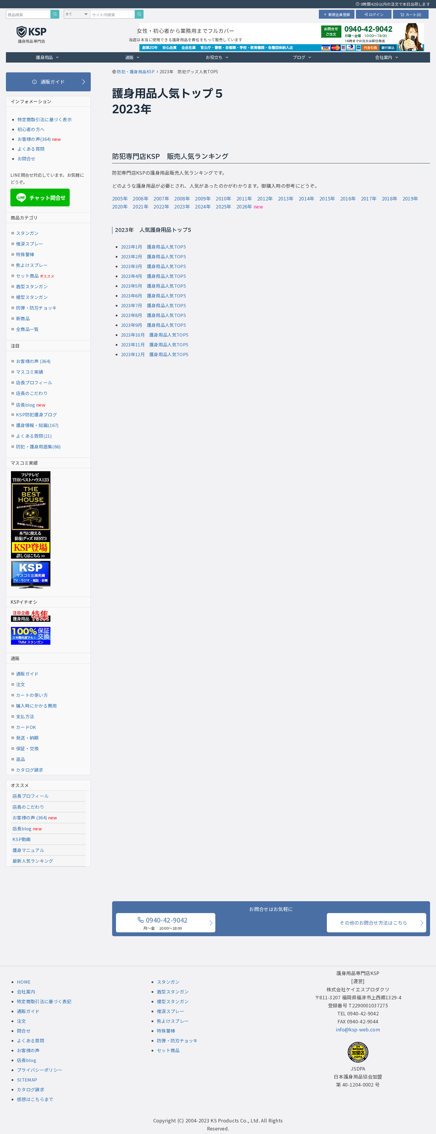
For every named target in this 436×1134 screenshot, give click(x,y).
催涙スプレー (29, 244)
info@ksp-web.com (358, 1029)
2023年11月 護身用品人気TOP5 (155, 344)
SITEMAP (27, 1079)
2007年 (161, 198)
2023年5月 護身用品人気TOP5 (153, 286)
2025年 (224, 206)
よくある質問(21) (34, 436)
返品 (20, 759)
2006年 (141, 198)
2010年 (224, 198)
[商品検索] (54, 14)
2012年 (265, 198)
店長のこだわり (32, 393)
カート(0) (413, 14)
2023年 (182, 206)
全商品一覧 (27, 329)
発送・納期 (27, 738)
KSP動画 (21, 839)
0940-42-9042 (165, 923)
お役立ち (214, 57)
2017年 (369, 198)
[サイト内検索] (139, 14)
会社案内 (383, 57)
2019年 (410, 198)
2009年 (203, 198)
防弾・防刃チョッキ (36, 308)
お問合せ (26, 158)
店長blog (30, 405)
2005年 (120, 198)
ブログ (299, 57)
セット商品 (35, 276)
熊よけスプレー (32, 265)
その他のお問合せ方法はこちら (373, 922)
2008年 (182, 198)
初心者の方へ (31, 129)
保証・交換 (27, 748)
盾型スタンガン (32, 286)
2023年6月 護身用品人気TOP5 (153, 295)
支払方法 (25, 716)
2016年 (348, 198)
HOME (24, 982)
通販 (129, 57)
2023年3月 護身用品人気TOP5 (153, 266)
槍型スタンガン (32, 297)
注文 (20, 684)
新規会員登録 (339, 14)
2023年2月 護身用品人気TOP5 (153, 256)
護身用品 (44, 57)
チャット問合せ (41, 197)
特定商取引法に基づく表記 (44, 1001)
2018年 (390, 198)
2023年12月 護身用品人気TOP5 (155, 354)
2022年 (161, 206)
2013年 (286, 198)
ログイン (376, 14)
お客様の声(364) (34, 139)
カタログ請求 (29, 770)
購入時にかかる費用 (36, 706)
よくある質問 (31, 149)
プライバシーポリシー (39, 1070)
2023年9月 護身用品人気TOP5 (153, 325)
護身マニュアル (28, 850)
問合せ (24, 1031)
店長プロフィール (34, 382)
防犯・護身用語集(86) (38, 446)
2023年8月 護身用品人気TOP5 (153, 315)
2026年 (244, 206)
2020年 (120, 206)
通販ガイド (27, 673)
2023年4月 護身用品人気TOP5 (153, 276)
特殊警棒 (25, 254)
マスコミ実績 (29, 372)
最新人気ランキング (32, 861)
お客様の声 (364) (33, 361)
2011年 (244, 198)
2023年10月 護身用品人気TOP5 (155, 335)
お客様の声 (28, 1050)
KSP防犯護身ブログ (36, 414)
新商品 (23, 318)
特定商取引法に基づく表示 (44, 119)
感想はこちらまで (35, 1099)
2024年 (203, 206)
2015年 (327, 198)
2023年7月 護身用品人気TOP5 (153, 305)
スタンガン (27, 233)
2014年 (307, 198)
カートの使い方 (32, 695)
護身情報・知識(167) (37, 425)
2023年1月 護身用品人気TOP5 (153, 246)
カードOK (26, 727)
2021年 (141, 206)
